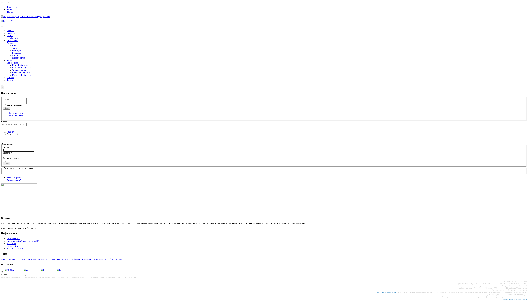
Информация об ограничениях (515, 299)
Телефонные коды (20, 70)
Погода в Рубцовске (21, 75)
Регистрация (13, 7)
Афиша (10, 43)
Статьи (10, 35)
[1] (42, 270)
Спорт (15, 55)
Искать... (5, 122)
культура (55, 259)
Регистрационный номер (386, 292)
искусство (19, 259)
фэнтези (114, 259)
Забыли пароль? (16, 115)
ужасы (106, 259)
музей (72, 259)
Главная (10, 30)
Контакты (11, 243)
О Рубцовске (13, 38)
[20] (26, 270)
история (28, 259)
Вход (9, 9)
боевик (4, 259)
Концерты (17, 50)
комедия (36, 259)
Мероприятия (18, 58)
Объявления (12, 40)
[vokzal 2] (9, 270)
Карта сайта (12, 246)
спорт (100, 259)
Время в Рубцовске (21, 72)
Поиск (10, 12)
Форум (10, 80)
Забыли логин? (16, 113)
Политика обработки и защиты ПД (23, 241)
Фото (9, 60)
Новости (11, 33)
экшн (120, 259)
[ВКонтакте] (3, 171)
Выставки (16, 53)
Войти (6, 164)
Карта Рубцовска (20, 65)
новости (79, 259)
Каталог (10, 77)
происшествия (90, 259)
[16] (59, 270)
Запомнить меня (14, 105)
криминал (46, 259)
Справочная (12, 63)
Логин (7, 147)
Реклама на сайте (15, 248)
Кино (14, 45)
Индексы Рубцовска (21, 68)
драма (11, 259)
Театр (14, 48)
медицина (64, 259)
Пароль (7, 153)
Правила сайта (13, 238)
